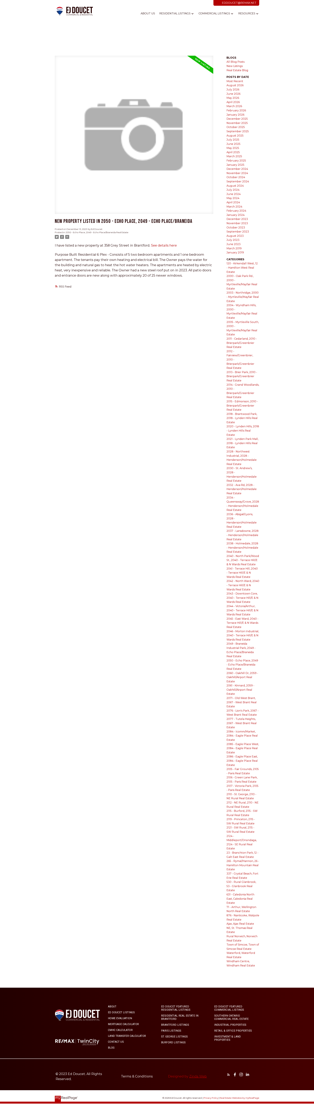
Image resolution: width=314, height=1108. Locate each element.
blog (111, 1047)
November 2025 (237, 123)
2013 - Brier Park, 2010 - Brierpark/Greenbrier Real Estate (242, 376)
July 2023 (233, 239)
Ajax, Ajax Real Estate (240, 923)
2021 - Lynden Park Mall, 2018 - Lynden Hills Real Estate (242, 443)
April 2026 (233, 102)
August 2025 (235, 135)
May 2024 (233, 198)
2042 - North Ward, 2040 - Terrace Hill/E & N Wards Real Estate (243, 585)
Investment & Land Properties (227, 1038)
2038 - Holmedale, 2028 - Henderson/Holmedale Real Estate (242, 547)
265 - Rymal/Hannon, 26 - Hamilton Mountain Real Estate (243, 865)
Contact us (116, 1041)
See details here (164, 245)
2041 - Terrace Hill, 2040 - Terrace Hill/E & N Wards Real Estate (242, 572)
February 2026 (236, 110)
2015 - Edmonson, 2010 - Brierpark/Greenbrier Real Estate (242, 405)
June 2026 (233, 93)
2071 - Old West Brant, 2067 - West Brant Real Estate (242, 702)
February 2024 (236, 210)
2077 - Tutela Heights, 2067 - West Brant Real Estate (242, 723)
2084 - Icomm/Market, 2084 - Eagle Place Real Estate (242, 735)
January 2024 (235, 215)
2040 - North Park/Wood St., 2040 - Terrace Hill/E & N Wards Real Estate (243, 560)
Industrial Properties (230, 1024)
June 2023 (234, 244)
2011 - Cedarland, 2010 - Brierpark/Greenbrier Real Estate (242, 343)
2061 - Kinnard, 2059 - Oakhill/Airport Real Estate (240, 689)
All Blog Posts (235, 61)
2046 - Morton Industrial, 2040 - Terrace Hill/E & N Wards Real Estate (243, 635)
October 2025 (236, 127)
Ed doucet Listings (121, 1012)
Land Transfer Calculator (127, 1035)
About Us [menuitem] (148, 13)
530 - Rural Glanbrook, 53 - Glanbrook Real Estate (241, 886)
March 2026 (234, 106)
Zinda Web (198, 1076)
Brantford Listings (175, 1024)
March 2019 (234, 248)
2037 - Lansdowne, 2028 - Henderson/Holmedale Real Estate (243, 535)
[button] (112, 1006)
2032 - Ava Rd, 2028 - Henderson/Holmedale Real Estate (242, 489)
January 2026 (235, 114)
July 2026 (233, 89)
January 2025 (235, 164)
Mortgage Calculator (123, 1024)
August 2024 (235, 185)
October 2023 (236, 227)
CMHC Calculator (120, 1030)
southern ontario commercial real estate (231, 1017)
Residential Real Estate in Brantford (179, 1017)
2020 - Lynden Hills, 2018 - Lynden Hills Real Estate (243, 430)
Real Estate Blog (237, 70)
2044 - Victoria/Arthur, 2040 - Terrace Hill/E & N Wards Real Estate (242, 610)
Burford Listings (173, 1042)
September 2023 (238, 231)
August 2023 (235, 235)
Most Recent (235, 81)
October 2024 (236, 177)
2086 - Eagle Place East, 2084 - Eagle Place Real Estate (242, 760)
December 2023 (237, 219)
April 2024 (233, 202)
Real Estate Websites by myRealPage (239, 1098)
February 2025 (236, 160)
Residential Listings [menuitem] (175, 13)
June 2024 (234, 194)
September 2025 (238, 131)
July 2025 (233, 139)
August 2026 (235, 85)
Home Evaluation (120, 1018)
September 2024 (238, 181)
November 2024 (237, 173)
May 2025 (233, 148)
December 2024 (237, 168)
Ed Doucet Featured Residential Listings (175, 1008)
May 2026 (233, 97)
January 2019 (235, 252)
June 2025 (233, 143)
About (112, 1006)
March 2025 (234, 156)
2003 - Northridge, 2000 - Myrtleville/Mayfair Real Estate (243, 297)
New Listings (235, 66)
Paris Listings (171, 1030)
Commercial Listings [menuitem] (214, 13)
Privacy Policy (211, 1098)
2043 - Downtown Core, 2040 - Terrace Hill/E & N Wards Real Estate (242, 597)
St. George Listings (174, 1036)
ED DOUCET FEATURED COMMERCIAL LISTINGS (229, 1008)
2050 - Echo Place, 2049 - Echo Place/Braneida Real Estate (97, 232)
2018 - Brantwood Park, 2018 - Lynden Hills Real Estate (242, 418)
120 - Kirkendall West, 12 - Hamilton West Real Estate (242, 267)
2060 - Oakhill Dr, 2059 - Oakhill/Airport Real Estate (242, 677)
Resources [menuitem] (246, 13)
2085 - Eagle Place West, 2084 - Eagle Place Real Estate (243, 748)
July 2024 (233, 189)
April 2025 (233, 152)
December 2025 (237, 118)
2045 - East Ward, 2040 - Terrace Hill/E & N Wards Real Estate (242, 623)
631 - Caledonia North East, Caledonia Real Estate (240, 898)
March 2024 (234, 206)
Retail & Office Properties (233, 1030)
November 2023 (237, 223)
